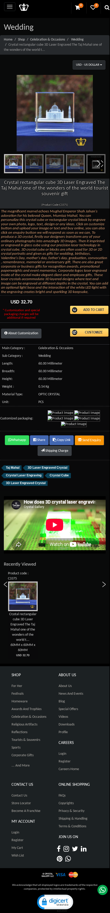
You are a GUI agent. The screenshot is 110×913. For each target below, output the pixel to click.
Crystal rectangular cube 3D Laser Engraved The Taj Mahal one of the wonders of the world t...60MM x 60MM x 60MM (23, 634)
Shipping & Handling (73, 819)
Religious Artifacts (24, 725)
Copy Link (63, 440)
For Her (17, 686)
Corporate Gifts (23, 755)
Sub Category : (12, 356)
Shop (21, 40)
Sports (16, 748)
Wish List (18, 856)
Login (62, 754)
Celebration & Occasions (47, 40)
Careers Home (69, 769)
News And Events (71, 694)
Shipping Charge (56, 451)
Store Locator (21, 803)
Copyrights (66, 803)
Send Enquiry (91, 440)
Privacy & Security (71, 811)
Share (40, 440)
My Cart (17, 848)
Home (8, 40)
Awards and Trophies (26, 709)
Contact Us (19, 796)
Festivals (18, 694)
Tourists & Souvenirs (26, 740)
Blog (62, 701)
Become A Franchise (26, 811)
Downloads (66, 725)
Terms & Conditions (72, 826)
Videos (63, 717)
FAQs (62, 796)
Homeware (20, 701)
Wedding (77, 40)
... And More (21, 766)
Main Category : (13, 348)
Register (65, 761)
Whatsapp (18, 440)
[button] (99, 163)
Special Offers (68, 709)
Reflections (19, 732)
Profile (63, 732)
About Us (65, 686)
